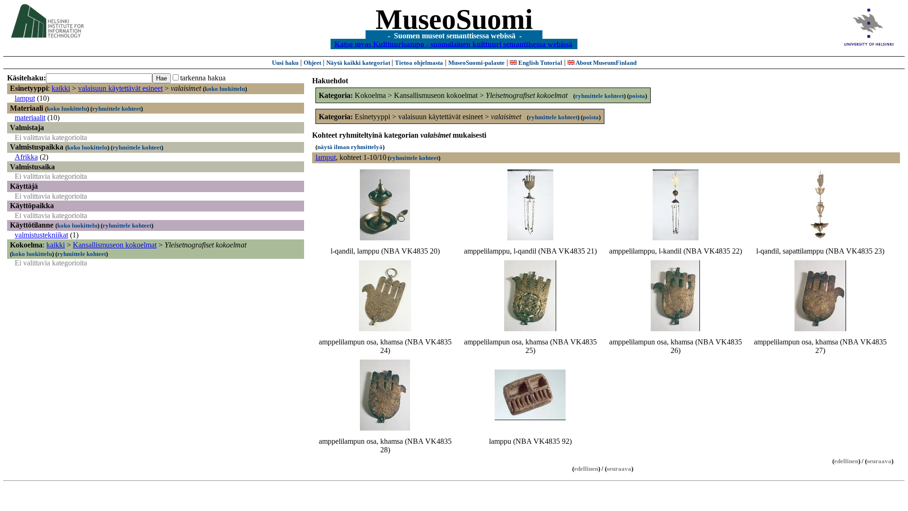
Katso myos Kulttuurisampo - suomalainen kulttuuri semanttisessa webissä (453, 44)
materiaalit (30, 118)
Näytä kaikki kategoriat (359, 62)
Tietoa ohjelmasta (419, 62)
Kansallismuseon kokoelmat (115, 245)
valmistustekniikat (41, 235)
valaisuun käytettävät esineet (120, 88)
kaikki (61, 88)
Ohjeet (312, 62)
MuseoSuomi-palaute (476, 62)
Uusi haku (285, 62)
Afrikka (26, 157)
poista (637, 95)
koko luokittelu (225, 88)
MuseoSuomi (454, 19)
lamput (25, 98)
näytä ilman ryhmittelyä (350, 146)
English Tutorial (539, 62)
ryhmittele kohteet (116, 108)
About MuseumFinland (606, 62)
